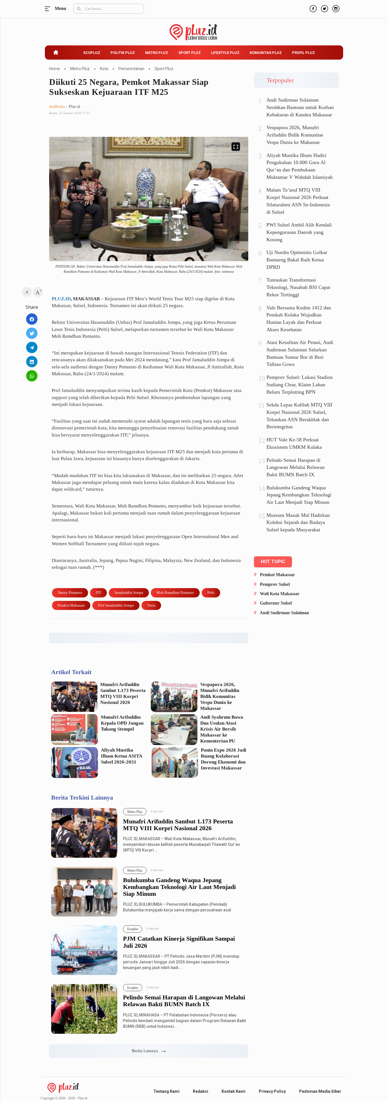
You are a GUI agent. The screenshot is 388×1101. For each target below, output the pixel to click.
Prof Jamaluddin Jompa (116, 605)
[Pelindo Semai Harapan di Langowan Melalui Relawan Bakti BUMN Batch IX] (84, 1009)
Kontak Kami (233, 1091)
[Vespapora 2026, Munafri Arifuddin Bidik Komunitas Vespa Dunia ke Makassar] (174, 696)
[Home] (63, 1087)
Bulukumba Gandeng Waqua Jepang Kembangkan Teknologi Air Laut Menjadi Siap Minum (179, 887)
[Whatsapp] (32, 376)
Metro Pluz (156, 53)
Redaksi (200, 1091)
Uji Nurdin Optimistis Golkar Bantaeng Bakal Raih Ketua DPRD (296, 259)
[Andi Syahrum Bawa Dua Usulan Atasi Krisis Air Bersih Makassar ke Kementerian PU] (174, 729)
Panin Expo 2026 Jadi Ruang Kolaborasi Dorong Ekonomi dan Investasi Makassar (223, 759)
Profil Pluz (303, 53)
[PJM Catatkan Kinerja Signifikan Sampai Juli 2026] (84, 950)
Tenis (151, 605)
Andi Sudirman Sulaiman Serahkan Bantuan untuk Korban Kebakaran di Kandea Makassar (300, 107)
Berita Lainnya (146, 1050)
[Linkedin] (32, 361)
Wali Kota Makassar (279, 593)
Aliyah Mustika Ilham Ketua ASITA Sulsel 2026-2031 (121, 756)
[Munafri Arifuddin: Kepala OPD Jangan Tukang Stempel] (74, 729)
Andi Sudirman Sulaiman (284, 612)
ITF (98, 592)
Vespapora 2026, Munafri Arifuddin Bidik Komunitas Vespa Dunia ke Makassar (219, 696)
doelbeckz (57, 106)
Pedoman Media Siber (320, 1091)
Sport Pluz (189, 53)
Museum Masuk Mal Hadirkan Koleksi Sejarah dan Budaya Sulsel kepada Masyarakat (298, 522)
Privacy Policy (272, 1091)
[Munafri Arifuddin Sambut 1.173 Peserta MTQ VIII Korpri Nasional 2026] (74, 696)
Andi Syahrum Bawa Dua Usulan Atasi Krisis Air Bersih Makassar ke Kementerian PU (221, 729)
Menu (49, 8)
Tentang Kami (166, 1091)
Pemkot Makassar (71, 605)
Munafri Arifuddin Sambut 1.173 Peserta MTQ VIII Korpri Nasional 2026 (123, 693)
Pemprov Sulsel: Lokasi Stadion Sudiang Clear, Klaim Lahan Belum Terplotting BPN (299, 384)
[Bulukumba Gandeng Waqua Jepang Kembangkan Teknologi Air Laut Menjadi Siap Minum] (84, 892)
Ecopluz (92, 53)
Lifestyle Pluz (225, 53)
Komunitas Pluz (266, 53)
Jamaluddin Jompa (128, 592)
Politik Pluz (122, 53)
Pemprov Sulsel (275, 584)
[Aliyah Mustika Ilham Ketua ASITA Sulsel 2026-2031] (74, 762)
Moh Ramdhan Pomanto (175, 592)
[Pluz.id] (194, 29)
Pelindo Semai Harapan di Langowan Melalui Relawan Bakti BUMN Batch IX (184, 1001)
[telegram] (32, 347)
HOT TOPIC (273, 561)
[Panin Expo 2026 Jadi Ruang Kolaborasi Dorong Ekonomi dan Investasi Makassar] (175, 762)
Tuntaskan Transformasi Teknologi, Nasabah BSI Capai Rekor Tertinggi (298, 287)
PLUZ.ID (61, 298)
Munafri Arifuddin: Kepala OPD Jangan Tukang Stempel (122, 723)
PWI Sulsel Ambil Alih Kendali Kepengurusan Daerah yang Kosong (299, 232)
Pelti (210, 592)
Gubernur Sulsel (276, 603)
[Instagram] (335, 8)
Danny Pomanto (70, 592)
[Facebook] (312, 8)
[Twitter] (324, 8)
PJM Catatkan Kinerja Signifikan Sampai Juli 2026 (179, 942)
